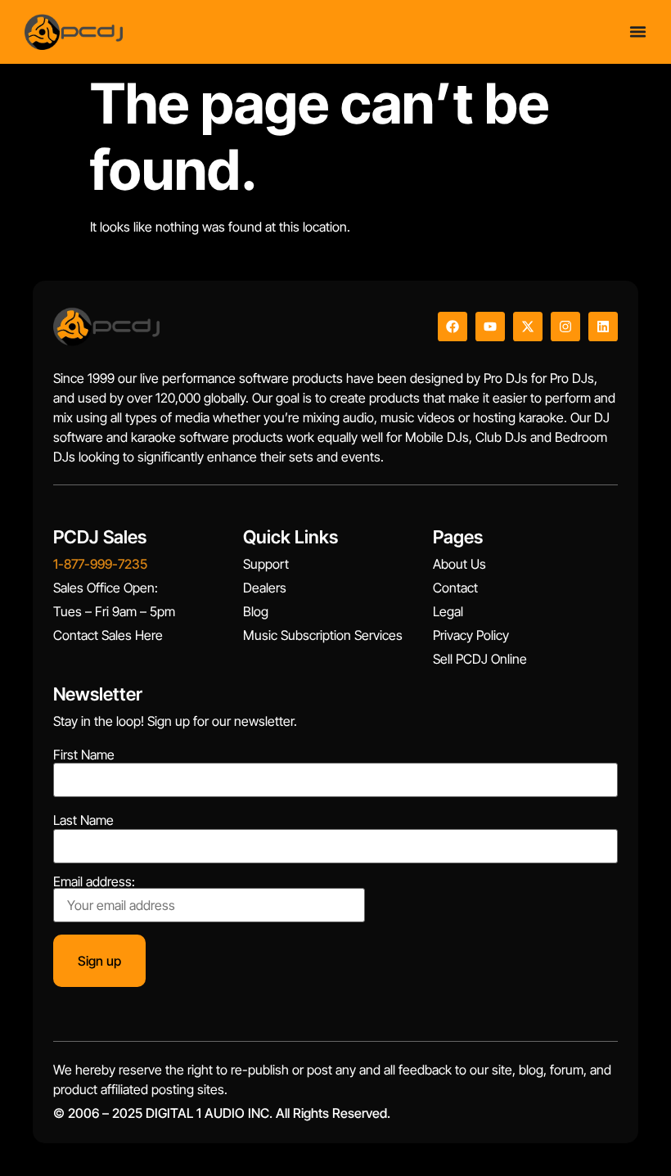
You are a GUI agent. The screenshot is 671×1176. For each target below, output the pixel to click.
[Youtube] (490, 326)
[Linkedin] (603, 326)
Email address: (94, 882)
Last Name (83, 820)
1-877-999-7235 (100, 564)
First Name (84, 754)
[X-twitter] (528, 326)
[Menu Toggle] (637, 31)
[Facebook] (452, 326)
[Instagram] (565, 326)
